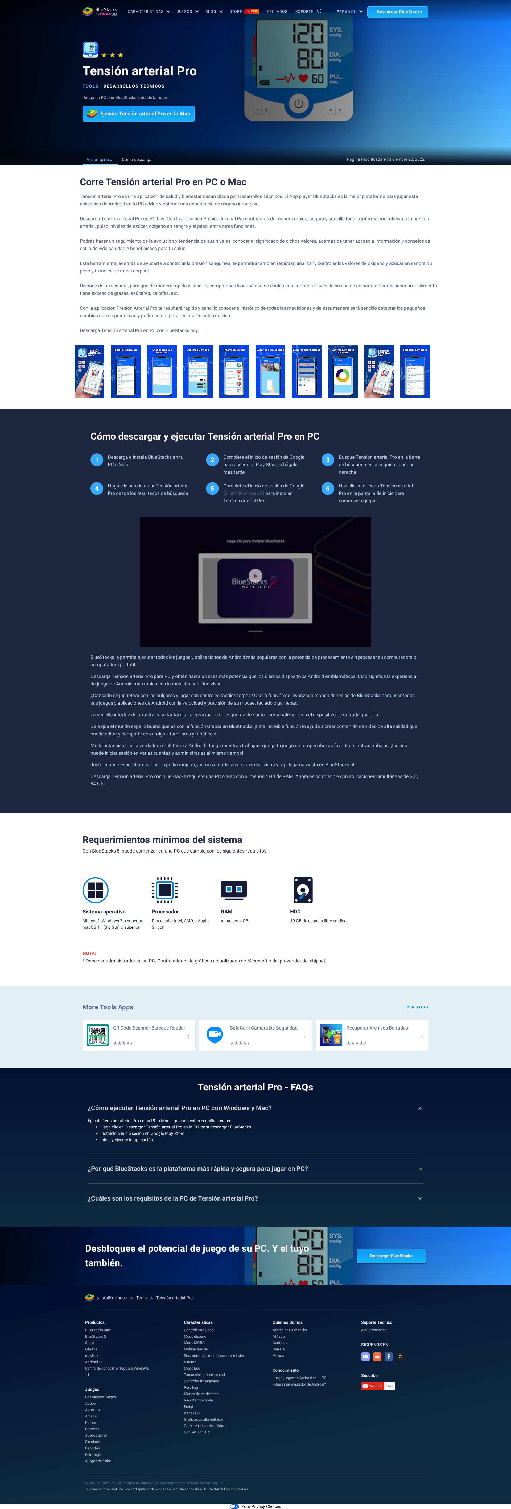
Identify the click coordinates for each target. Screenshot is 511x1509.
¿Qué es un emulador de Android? (299, 1384)
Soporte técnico (376, 1322)
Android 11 (94, 1362)
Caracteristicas (145, 11)
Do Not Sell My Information (228, 1489)
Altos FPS (191, 1413)
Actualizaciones (373, 1330)
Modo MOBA (194, 1343)
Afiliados (277, 11)
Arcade (91, 1416)
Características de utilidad (204, 1426)
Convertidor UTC (197, 1432)
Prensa (278, 1355)
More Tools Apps (108, 1007)
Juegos (184, 11)
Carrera (279, 1349)
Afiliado (279, 1336)
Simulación (94, 1442)
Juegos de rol (95, 1435)
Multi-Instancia (196, 1349)
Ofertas (91, 1349)
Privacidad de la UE (193, 1489)
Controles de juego (198, 1330)
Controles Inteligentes (201, 1381)
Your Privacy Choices (261, 1506)
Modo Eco (192, 1368)
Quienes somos (288, 1322)
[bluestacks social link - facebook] (389, 1356)
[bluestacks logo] (99, 12)
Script (188, 1406)
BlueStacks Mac (98, 1330)
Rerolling (191, 1387)
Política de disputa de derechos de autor (148, 1489)
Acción (90, 1403)
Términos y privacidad (101, 1489)
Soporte (304, 11)
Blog (210, 11)
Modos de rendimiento (202, 1394)
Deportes (92, 1448)
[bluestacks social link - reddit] (377, 1356)
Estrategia (93, 1454)
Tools (91, 86)
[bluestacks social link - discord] (365, 1356)
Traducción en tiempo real (204, 1374)
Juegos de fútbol (98, 1461)
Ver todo (417, 1007)
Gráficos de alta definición (204, 1419)
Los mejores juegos (100, 1397)
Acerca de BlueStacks (290, 1330)
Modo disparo (195, 1336)
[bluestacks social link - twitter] (400, 1356)
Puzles (90, 1422)
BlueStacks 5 (95, 1336)
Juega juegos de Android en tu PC (299, 1378)
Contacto (280, 1343)
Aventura (92, 1410)
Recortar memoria (198, 1400)
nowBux (91, 1355)
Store (243, 11)
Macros (190, 1362)
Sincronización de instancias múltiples (214, 1355)
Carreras (92, 1429)
